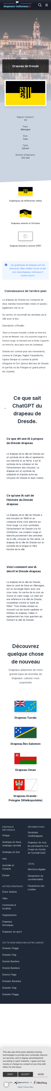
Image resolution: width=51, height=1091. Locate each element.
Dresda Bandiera (11, 968)
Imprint (20, 1087)
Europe (5, 875)
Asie (4, 858)
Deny (10, 1074)
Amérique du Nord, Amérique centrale (12, 844)
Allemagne (25, 129)
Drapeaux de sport (12, 931)
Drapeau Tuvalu (25, 717)
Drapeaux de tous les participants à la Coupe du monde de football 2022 (38, 847)
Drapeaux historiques (7, 923)
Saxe (25, 139)
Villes (5, 898)
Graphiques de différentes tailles (25, 200)
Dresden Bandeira (11, 981)
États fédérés (9, 891)
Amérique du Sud (11, 852)
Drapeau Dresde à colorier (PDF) (25, 246)
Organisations (9, 915)
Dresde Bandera (10, 961)
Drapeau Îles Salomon (26, 743)
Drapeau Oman (25, 770)
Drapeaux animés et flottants (25, 223)
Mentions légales (36, 869)
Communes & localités (9, 907)
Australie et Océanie (8, 867)
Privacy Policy (28, 1087)
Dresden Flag (9, 954)
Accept (25, 1074)
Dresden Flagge (10, 948)
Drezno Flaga (9, 974)
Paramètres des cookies (36, 887)
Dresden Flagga (10, 994)
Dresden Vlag (9, 987)
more (41, 1074)
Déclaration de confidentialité (35, 877)
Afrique (6, 835)
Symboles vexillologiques (35, 834)
